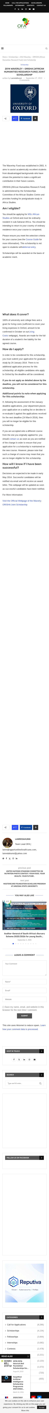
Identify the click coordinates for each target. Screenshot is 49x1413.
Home (7, 3)
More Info (25, 1410)
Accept (41, 1407)
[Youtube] (30, 9)
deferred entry (29, 247)
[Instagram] (26, 9)
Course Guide (32, 239)
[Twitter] (18, 9)
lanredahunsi (16, 78)
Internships (19, 5)
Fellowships (8, 5)
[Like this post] (16, 118)
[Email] (33, 9)
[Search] (46, 48)
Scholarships (36, 3)
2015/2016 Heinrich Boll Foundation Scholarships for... (20, 1364)
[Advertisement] (25, 36)
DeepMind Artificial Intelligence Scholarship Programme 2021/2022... (18, 1383)
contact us (14, 439)
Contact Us (41, 5)
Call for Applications (20, 3)
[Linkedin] (22, 9)
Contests (30, 5)
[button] (5, 922)
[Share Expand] (35, 118)
